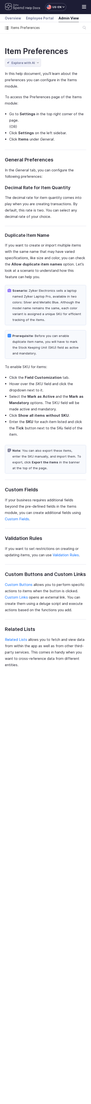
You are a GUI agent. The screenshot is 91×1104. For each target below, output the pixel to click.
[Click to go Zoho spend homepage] (15, 7)
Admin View (68, 18)
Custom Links (16, 597)
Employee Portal (40, 18)
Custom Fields (17, 519)
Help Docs (32, 8)
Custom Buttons (19, 584)
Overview (13, 18)
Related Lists (16, 639)
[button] (53, 7)
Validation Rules (66, 555)
